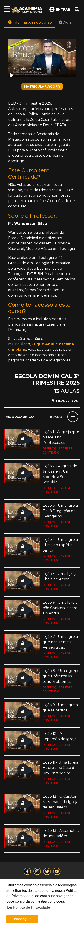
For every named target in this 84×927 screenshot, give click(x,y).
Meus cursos (67, 400)
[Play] (42, 58)
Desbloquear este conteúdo (57, 450)
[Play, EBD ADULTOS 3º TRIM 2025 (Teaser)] (12, 75)
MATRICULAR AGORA (42, 86)
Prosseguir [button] (22, 919)
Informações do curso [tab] (32, 22)
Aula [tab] (67, 22)
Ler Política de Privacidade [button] (28, 907)
